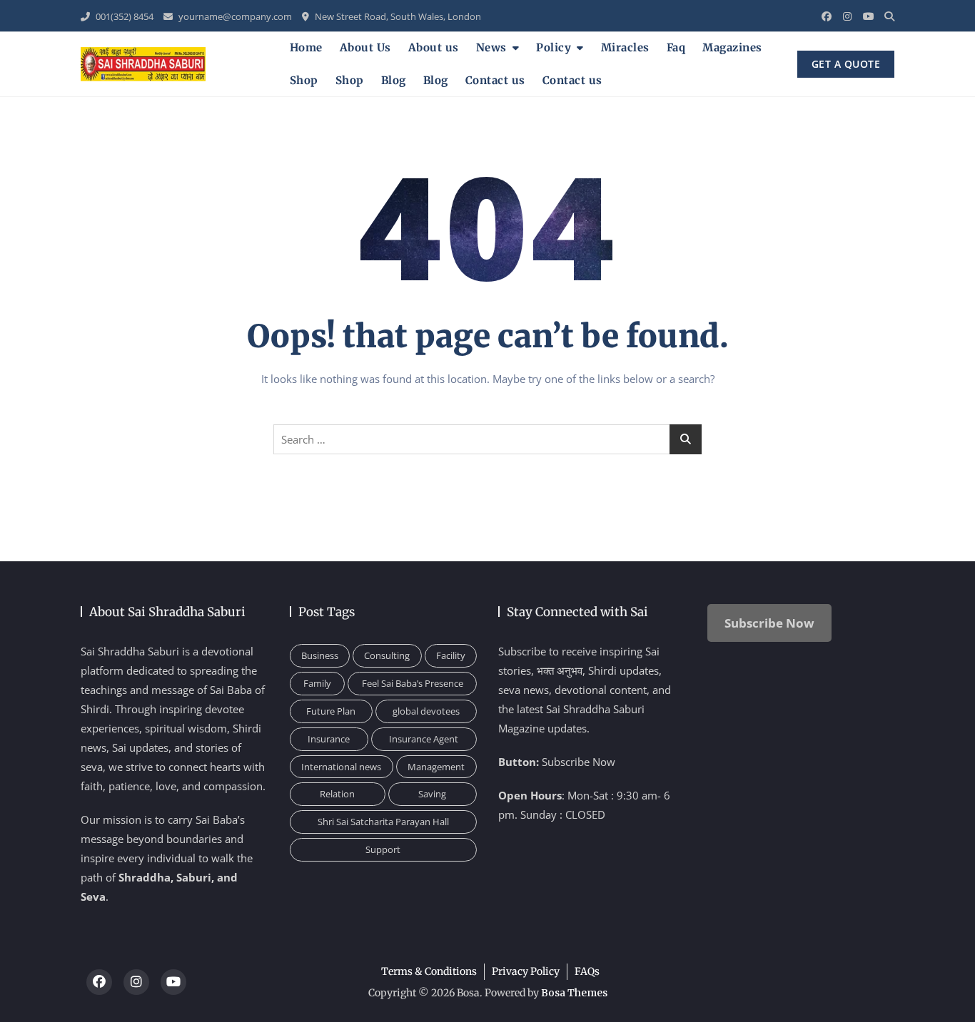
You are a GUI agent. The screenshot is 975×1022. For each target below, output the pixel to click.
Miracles (625, 47)
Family (317, 683)
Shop (304, 80)
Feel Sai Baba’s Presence (412, 683)
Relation (337, 793)
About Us (365, 47)
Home (306, 47)
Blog (393, 80)
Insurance (329, 738)
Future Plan (330, 711)
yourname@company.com (234, 16)
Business (319, 655)
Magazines (732, 47)
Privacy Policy (526, 971)
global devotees (426, 711)
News (491, 47)
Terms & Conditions (429, 971)
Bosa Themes (574, 992)
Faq (676, 47)
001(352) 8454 (123, 16)
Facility (450, 655)
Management (436, 766)
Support (382, 849)
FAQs (587, 971)
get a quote (846, 64)
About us (433, 47)
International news (341, 766)
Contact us (495, 80)
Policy (553, 47)
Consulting (387, 655)
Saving (432, 793)
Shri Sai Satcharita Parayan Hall (383, 821)
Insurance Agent (423, 738)
